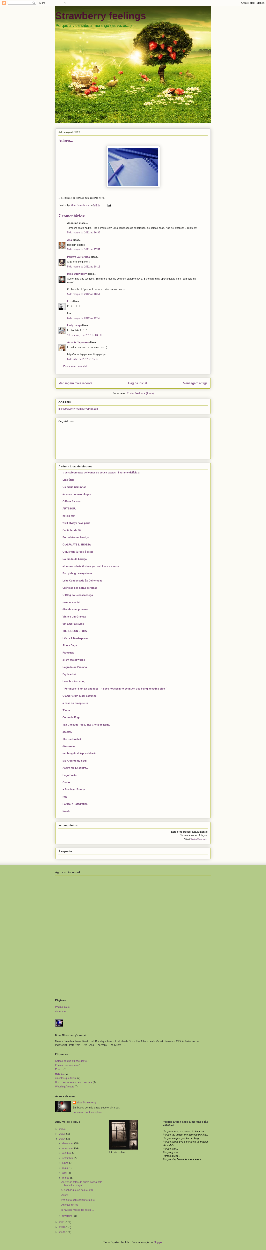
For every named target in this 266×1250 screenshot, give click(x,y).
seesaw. (67, 731)
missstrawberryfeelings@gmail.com (78, 408)
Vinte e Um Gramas (74, 616)
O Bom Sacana (71, 501)
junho (65, 1162)
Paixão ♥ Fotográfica (75, 803)
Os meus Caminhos (74, 487)
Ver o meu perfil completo (87, 1112)
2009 (62, 1232)
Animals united (69, 1204)
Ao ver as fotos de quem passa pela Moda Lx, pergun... (81, 1184)
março (66, 1177)
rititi (65, 796)
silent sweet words (74, 659)
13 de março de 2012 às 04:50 (84, 335)
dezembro (68, 1143)
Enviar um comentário (75, 366)
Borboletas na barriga (76, 537)
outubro (66, 1152)
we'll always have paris (76, 523)
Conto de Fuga (71, 717)
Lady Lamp (74, 325)
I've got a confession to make (78, 1199)
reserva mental (71, 602)
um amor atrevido (73, 623)
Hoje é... (60, 1073)
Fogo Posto (70, 775)
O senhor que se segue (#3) (77, 1189)
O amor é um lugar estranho (80, 695)
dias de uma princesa (75, 609)
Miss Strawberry (77, 273)
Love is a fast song (74, 681)
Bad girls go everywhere (77, 573)
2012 (62, 1138)
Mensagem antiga (195, 383)
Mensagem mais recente (75, 383)
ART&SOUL (69, 508)
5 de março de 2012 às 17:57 (83, 249)
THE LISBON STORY (75, 631)
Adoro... (65, 1195)
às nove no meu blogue (77, 494)
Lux (69, 301)
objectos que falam (66, 1078)
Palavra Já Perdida (78, 256)
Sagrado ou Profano (75, 667)
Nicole (66, 811)
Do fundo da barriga (75, 559)
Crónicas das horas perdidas (80, 587)
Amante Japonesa (78, 342)
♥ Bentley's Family (74, 789)
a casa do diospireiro (75, 703)
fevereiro (67, 1215)
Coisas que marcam (66, 1065)
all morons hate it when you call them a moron (91, 566)
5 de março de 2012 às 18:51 (83, 294)
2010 (62, 1227)
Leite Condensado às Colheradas (82, 580)
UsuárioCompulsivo (199, 839)
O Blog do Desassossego (78, 595)
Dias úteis (68, 479)
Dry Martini (69, 674)
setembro (68, 1158)
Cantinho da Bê (72, 530)
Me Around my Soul (75, 760)
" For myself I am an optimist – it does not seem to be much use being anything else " (115, 688)
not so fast (69, 515)
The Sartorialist (72, 739)
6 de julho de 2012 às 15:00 (82, 359)
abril (65, 1172)
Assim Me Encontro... (76, 767)
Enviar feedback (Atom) (140, 393)
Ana (69, 239)
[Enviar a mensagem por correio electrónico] (109, 205)
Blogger (157, 1242)
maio (65, 1167)
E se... (59, 1069)
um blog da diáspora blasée (79, 753)
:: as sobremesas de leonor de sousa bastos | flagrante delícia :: (101, 472)
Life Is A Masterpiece (75, 638)
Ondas (66, 782)
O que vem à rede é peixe (78, 551)
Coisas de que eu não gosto (71, 1060)
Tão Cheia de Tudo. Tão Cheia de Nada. (86, 724)
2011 (62, 1222)
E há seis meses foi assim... (77, 1209)
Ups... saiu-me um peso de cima (73, 1082)
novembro (68, 1148)
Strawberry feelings (100, 15)
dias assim (69, 746)
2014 (62, 1129)
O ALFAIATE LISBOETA (77, 544)
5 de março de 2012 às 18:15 (83, 266)
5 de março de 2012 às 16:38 (83, 232)
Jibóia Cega (70, 645)
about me (60, 1011)
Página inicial (137, 383)
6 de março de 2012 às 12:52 (83, 318)
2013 (62, 1133)
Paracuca (68, 652)
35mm (66, 710)
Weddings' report (64, 1086)
